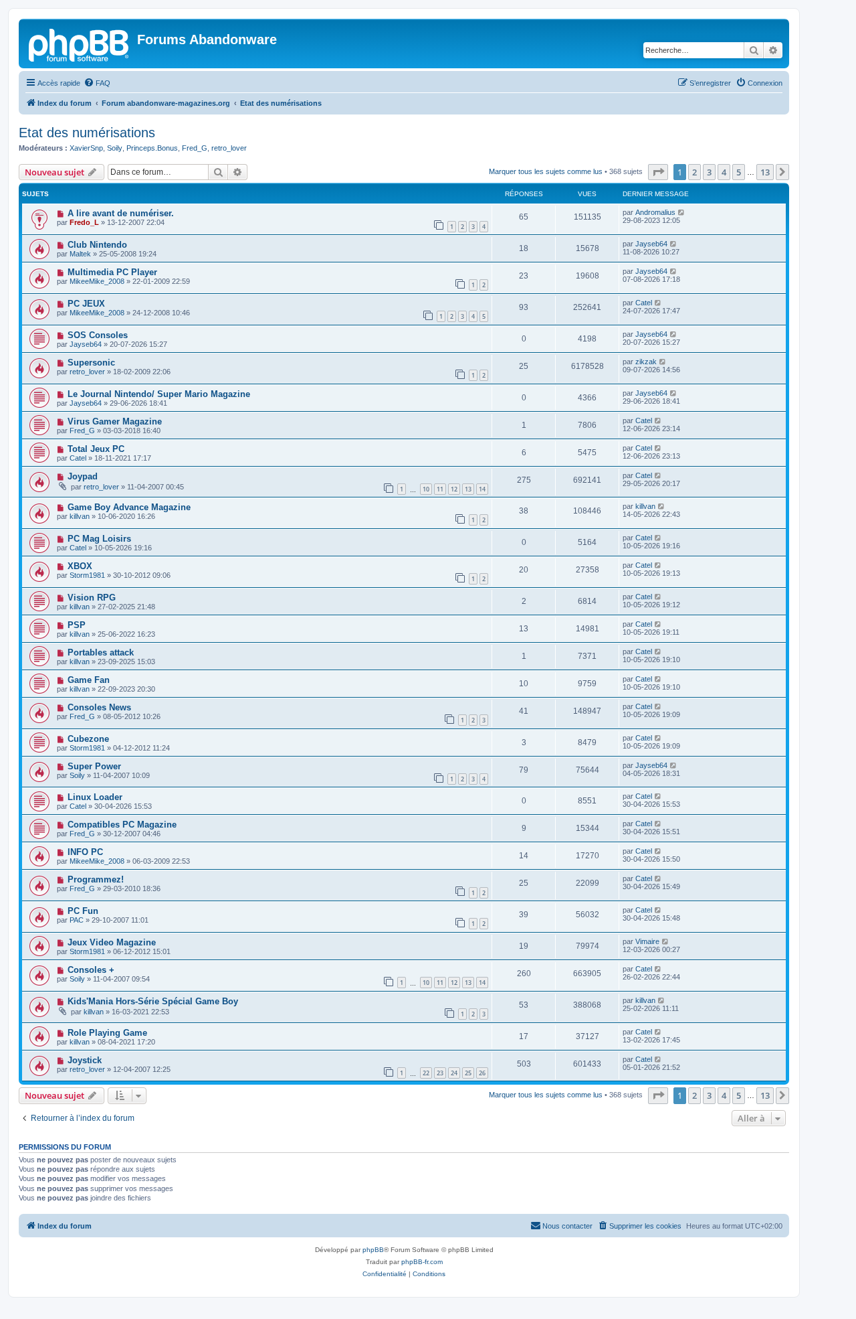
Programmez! (96, 879)
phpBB (373, 1249)
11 (440, 489)
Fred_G (194, 148)
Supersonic (91, 363)
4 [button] (724, 172)
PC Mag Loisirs (99, 539)
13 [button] (765, 172)
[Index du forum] (79, 43)
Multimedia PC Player (112, 272)
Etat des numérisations (87, 132)
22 (426, 1073)
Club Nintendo (97, 245)
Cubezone (88, 739)
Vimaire (647, 941)
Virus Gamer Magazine (115, 421)
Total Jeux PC (96, 449)
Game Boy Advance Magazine (129, 507)
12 (454, 489)
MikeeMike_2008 (97, 281)
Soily (114, 148)
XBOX (80, 566)
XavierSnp (86, 148)
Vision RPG (92, 598)
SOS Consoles (98, 335)
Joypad (83, 476)
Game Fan (89, 680)
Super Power (94, 766)
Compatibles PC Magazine (122, 825)
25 (468, 1073)
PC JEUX (86, 304)
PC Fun (83, 911)
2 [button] (694, 172)
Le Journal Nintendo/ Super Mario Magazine (159, 394)
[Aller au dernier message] (681, 212)
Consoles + (91, 970)
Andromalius (655, 212)
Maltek (80, 254)
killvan (80, 516)
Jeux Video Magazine (112, 942)
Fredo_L (84, 222)
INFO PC (85, 852)
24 (454, 1073)
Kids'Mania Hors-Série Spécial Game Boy (153, 1001)
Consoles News (99, 707)
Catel (643, 303)
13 (468, 489)
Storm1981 (87, 575)
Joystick (85, 1060)
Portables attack (101, 652)
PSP (77, 625)
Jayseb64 (651, 244)
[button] (658, 172)
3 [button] (709, 172)
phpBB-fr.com (422, 1261)
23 (440, 1073)
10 (426, 489)
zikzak (646, 362)
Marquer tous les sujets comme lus (546, 171)
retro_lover (229, 148)
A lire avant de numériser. (121, 213)
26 (482, 1073)
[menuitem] (97, 83)
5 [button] (738, 172)
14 (482, 489)
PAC (77, 920)
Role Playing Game (107, 1033)
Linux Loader (95, 797)
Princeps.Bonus (152, 148)
